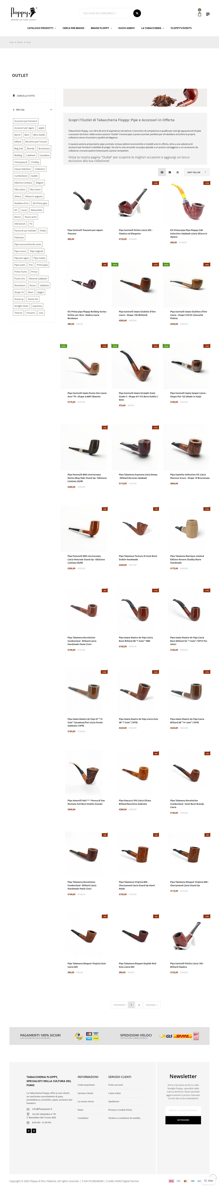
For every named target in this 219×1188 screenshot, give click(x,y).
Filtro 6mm (19, 189)
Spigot (40, 292)
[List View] (177, 172)
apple (41, 127)
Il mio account (115, 1084)
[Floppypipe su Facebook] (29, 1131)
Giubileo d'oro (21, 203)
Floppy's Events (181, 27)
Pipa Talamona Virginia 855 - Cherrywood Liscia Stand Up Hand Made (137, 885)
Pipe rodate (39, 258)
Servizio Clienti (85, 1093)
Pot (31, 264)
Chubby (35, 162)
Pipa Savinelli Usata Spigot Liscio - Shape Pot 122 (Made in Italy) (188, 394)
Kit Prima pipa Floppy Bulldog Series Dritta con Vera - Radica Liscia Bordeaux (87, 315)
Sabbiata (44, 285)
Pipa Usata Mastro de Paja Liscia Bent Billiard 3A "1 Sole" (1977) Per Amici (188, 641)
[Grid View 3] (162, 172)
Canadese (44, 155)
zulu (41, 312)
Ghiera (17, 196)
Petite (43, 230)
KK (15, 210)
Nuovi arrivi (31, 216)
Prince (34, 271)
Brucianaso (44, 148)
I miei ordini (114, 1093)
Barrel (17, 134)
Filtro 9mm (35, 189)
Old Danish (19, 223)
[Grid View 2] (170, 172)
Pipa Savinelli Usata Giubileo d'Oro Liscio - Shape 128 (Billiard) (137, 313)
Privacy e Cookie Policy (120, 1109)
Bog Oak (18, 148)
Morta (17, 216)
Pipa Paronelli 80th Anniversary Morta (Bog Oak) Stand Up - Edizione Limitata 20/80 (87, 478)
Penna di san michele (25, 230)
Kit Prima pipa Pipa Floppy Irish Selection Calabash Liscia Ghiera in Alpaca (188, 233)
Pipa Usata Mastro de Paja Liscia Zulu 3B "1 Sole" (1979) (138, 720)
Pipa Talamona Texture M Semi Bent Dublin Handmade (138, 557)
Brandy (30, 148)
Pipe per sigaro (21, 258)
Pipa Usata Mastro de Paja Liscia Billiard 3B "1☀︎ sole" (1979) (187, 720)
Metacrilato (36, 210)
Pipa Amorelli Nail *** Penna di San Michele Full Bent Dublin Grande (86, 802)
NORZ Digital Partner (127, 1181)
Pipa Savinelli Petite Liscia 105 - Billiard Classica (187, 965)
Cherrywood (20, 162)
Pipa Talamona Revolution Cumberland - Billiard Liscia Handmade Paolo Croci (82, 641)
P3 (31, 223)
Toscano (30, 312)
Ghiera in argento (34, 196)
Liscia (24, 210)
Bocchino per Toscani (36, 141)
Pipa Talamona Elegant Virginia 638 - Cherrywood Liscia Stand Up (189, 883)
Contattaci (83, 1118)
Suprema (37, 305)
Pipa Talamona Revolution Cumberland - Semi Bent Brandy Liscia (187, 803)
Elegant (39, 182)
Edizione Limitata (23, 182)
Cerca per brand (73, 27)
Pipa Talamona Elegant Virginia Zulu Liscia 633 (87, 965)
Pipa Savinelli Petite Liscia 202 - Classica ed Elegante (135, 232)
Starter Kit (33, 299)
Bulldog (18, 155)
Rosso (33, 285)
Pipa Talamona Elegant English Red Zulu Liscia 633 (137, 965)
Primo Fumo (20, 271)
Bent (26, 134)
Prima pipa (42, 264)
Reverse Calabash (38, 278)
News (80, 1109)
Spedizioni (113, 1101)
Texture (18, 312)
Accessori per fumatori (25, 121)
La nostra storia (86, 1101)
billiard (17, 141)
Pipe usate (19, 264)
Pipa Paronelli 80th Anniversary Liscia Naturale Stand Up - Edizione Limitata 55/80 (86, 559)
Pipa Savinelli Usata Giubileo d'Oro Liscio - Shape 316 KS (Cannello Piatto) (188, 315)
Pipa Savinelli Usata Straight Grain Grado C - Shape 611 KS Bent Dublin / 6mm (138, 396)
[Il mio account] (208, 14)
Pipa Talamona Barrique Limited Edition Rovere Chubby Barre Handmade (187, 559)
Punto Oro (19, 278)
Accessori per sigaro (24, 127)
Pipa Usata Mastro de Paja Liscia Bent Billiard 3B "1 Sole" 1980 (136, 639)
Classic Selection (22, 168)
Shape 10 (19, 292)
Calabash (30, 155)
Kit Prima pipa (40, 203)
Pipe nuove (20, 251)
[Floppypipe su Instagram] (34, 1131)
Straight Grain (21, 305)
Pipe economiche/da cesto (27, 244)
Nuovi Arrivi (126, 27)
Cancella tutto (25, 95)
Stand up (19, 299)
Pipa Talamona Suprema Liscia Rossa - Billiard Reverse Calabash (138, 476)
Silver (30, 292)
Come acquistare (86, 1084)
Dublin (34, 175)
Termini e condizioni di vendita (124, 1118)
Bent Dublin (39, 134)
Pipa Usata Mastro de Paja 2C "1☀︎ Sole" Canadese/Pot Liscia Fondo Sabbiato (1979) (85, 722)
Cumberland (20, 175)
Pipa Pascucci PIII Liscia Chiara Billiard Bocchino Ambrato (135, 802)
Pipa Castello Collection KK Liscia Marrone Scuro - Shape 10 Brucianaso (190, 476)
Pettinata (19, 237)
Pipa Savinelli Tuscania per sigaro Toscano (85, 232)
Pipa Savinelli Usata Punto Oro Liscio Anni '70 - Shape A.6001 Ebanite (87, 394)
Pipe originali (36, 251)
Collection (40, 168)
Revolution (19, 285)
